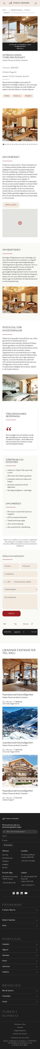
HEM (3, 10)
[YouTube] (26, 893)
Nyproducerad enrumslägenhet (17, 791)
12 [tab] (23, 144)
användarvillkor (17, 1045)
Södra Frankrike (8, 920)
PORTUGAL (12, 939)
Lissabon (5, 944)
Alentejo (5, 955)
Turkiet (10, 1012)
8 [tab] (16, 144)
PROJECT (28, 96)
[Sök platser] (4, 3)
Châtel (26, 10)
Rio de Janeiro (8, 991)
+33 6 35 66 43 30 (8, 883)
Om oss (5, 855)
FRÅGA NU (17, 96)
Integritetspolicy (20, 1030)
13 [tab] (25, 144)
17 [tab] (33, 144)
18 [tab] (34, 144)
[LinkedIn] (22, 893)
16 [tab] (31, 144)
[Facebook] (18, 893)
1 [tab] (3, 144)
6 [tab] (12, 144)
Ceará (4, 1002)
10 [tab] (20, 144)
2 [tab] (5, 144)
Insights (5, 864)
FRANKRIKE (12, 905)
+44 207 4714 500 (28, 861)
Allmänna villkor (20, 1024)
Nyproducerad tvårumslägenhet (22, 12)
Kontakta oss (7, 858)
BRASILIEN (11, 985)
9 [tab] (18, 144)
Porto (4, 961)
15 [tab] (29, 144)
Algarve (5, 950)
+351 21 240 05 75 (27, 885)
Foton (6, 96)
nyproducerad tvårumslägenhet (17, 743)
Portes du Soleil (16, 10)
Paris (4, 926)
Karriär (5, 867)
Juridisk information (20, 1034)
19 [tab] (36, 144)
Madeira (5, 972)
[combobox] (8, 582)
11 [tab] (22, 144)
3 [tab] (7, 144)
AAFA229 (6, 12)
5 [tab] (10, 144)
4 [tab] (9, 144)
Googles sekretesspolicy (20, 1043)
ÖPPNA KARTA (11, 205)
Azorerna (6, 966)
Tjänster (5, 861)
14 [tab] (27, 144)
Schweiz (10, 1016)
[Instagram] (14, 893)
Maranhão (6, 996)
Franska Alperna (8, 910)
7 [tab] (14, 144)
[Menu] (35, 3)
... (8, 10)
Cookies (20, 1027)
